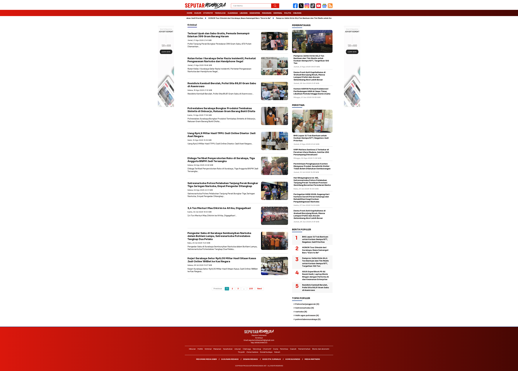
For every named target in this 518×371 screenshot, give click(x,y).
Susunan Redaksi (230, 359)
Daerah (293, 349)
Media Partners (312, 359)
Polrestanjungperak (307, 304)
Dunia (275, 349)
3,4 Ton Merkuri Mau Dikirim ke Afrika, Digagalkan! (219, 208)
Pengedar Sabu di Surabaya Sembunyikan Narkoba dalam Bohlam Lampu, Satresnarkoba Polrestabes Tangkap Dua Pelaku (219, 236)
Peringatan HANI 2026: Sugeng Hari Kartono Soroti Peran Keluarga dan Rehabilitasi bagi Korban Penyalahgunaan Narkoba (311, 198)
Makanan (266, 13)
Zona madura (252, 352)
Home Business (292, 359)
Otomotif (208, 13)
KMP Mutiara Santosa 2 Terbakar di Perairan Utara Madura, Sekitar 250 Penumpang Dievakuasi (311, 152)
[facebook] (296, 7)
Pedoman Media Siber (206, 359)
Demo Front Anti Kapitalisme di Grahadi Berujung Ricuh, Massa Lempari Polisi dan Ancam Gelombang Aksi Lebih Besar (310, 76)
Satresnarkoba (304, 308)
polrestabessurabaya (308, 319)
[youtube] (319, 7)
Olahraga (233, 13)
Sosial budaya (266, 352)
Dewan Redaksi (250, 359)
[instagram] (307, 7)
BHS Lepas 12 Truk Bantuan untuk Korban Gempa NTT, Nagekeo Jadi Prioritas (311, 138)
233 (251, 288)
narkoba (301, 311)
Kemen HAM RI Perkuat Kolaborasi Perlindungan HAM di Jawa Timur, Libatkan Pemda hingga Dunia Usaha (312, 91)
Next (259, 288)
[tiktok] (313, 7)
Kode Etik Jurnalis (271, 359)
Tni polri (241, 352)
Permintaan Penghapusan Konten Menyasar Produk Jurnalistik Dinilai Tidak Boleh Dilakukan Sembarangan (312, 166)
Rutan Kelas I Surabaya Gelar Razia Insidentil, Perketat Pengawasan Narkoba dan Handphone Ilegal (222, 60)
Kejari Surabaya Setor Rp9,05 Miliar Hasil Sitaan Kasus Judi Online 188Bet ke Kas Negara (222, 260)
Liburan (244, 13)
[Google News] (325, 7)
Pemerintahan (304, 349)
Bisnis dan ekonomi (320, 349)
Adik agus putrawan (307, 315)
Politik (287, 13)
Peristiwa (284, 349)
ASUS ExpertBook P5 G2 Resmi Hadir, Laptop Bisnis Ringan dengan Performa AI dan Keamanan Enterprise (315, 275)
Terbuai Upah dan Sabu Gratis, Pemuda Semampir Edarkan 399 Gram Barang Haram (219, 35)
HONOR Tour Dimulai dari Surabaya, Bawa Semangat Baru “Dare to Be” (218, 18)
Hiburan (297, 13)
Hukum (197, 13)
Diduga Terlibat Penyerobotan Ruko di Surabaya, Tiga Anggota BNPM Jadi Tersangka (221, 160)
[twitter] (302, 7)
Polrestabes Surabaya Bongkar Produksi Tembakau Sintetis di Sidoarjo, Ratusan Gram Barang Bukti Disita (221, 110)
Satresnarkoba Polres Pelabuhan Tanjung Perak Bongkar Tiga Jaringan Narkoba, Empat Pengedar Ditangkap (223, 185)
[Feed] (330, 7)
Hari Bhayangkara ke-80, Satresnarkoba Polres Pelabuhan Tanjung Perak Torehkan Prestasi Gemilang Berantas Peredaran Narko (312, 181)
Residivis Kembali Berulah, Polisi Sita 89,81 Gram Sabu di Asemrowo (315, 287)
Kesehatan (255, 13)
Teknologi (220, 13)
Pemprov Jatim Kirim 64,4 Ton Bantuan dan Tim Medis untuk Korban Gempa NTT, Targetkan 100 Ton (299, 18)
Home (189, 13)
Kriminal (277, 13)
